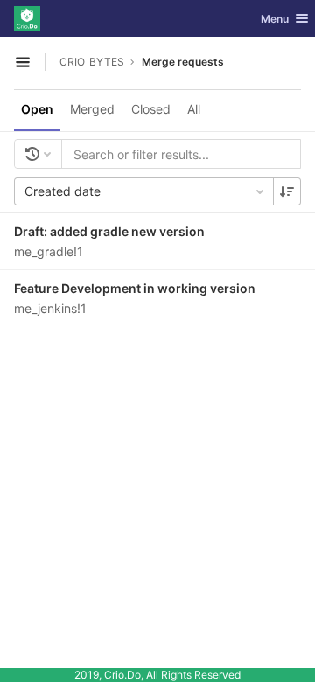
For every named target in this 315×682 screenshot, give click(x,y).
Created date (62, 191)
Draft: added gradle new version (109, 231)
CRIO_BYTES (92, 61)
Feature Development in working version (135, 288)
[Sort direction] (287, 191)
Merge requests (183, 61)
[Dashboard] (27, 18)
